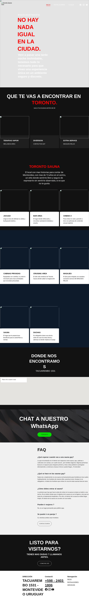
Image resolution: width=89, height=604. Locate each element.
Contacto (71, 5)
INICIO (48, 5)
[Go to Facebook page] (81, 5)
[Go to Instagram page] (84, 5)
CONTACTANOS (44, 523)
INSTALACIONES (59, 5)
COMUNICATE (44, 563)
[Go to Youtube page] (87, 5)
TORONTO (44, 434)
